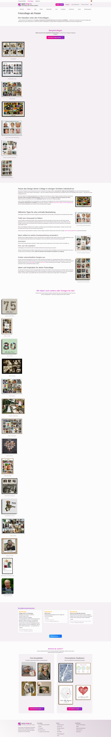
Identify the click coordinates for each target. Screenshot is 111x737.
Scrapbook (63, 9)
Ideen (40, 726)
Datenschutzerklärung (80, 728)
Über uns (60, 726)
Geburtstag (32, 262)
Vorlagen (67, 4)
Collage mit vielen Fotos (44, 731)
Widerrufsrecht (79, 729)
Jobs (58, 735)
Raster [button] (28, 9)
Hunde (79, 9)
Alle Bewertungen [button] (55, 636)
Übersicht (22, 9)
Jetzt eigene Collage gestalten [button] (54, 37)
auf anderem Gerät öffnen (44, 724)
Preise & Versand (84, 4)
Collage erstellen (59, 4)
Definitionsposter (87, 9)
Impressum (78, 731)
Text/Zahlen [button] (71, 9)
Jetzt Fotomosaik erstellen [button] (36, 708)
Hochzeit (44, 262)
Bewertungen (61, 724)
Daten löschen (61, 728)
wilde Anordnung (68, 230)
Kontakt (59, 731)
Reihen (41, 9)
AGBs (77, 726)
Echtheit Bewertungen (80, 724)
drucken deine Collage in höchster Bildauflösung (63, 202)
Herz (56, 9)
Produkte (41, 728)
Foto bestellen (42, 729)
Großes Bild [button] (48, 9)
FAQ (59, 729)
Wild (35, 9)
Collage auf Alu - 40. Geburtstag (26, 613)
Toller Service (47, 613)
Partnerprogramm (60, 733)
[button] (24, 57)
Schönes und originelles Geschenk (77, 613)
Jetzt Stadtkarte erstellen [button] (73, 708)
